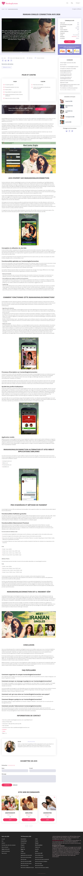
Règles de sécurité (5, 849)
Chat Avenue (23, 843)
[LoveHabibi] (62, 112)
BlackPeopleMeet (38, 845)
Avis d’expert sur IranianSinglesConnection (69, 66)
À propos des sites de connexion (9, 845)
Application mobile (64, 82)
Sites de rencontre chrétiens (41, 861)
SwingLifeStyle (24, 841)
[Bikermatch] (62, 106)
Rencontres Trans (24, 865)
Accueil (3, 839)
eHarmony (23, 853)
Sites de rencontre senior (26, 863)
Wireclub (23, 847)
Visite (69, 41)
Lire (10, 816)
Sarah (19, 741)
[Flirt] (63, 51)
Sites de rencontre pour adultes (42, 867)
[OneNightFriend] (76, 51)
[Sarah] (10, 746)
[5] (14, 765)
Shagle (22, 851)
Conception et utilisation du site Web (68, 68)
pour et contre (63, 64)
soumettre (7, 785)
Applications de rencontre (26, 855)
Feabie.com (37, 847)
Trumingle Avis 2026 (69, 116)
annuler (15, 785)
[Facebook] (3, 60)
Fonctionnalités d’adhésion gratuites (68, 90)
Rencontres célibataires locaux (27, 867)
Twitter (3, 731)
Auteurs (3, 843)
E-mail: (31, 768)
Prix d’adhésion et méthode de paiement (68, 88)
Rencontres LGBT (38, 853)
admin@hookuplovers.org (57, 840)
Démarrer (40, 109)
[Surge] (62, 101)
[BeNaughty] (70, 51)
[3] (11, 765)
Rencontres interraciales (26, 857)
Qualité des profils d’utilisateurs (67, 80)
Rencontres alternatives (7, 64)
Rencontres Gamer (39, 865)
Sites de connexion (39, 857)
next (31, 826)
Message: (4, 774)
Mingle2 (36, 843)
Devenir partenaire (6, 851)
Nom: (3, 768)
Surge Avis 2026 (68, 101)
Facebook (4, 729)
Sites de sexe (23, 859)
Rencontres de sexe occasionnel (42, 859)
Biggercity (23, 849)
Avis (67, 3)
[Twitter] (8, 60)
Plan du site (4, 853)
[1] (8, 765)
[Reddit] (66, 131)
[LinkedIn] (6, 60)
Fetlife (36, 839)
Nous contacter (5, 847)
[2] (10, 765)
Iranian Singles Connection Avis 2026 (68, 62)
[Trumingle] (62, 117)
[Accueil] (10, 3)
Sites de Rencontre (39, 855)
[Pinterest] (11, 60)
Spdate (36, 851)
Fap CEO (37, 849)
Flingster (22, 845)
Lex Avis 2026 (68, 122)
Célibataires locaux (7, 67)
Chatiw (36, 841)
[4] (13, 765)
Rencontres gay (38, 863)
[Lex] (62, 122)
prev (26, 826)
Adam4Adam (23, 839)
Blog (72, 3)
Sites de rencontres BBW (26, 861)
